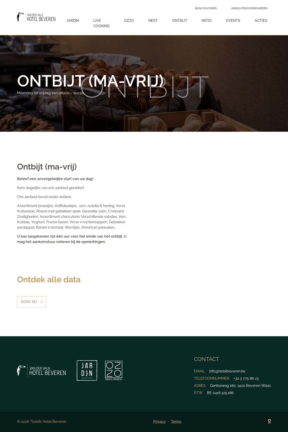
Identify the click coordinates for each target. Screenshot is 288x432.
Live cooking (101, 23)
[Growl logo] (269, 422)
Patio (207, 20)
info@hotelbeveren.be (227, 371)
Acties (261, 20)
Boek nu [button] (29, 302)
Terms (176, 421)
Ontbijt (179, 20)
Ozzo (129, 20)
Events (233, 20)
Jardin (72, 20)
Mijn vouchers (206, 8)
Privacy (159, 421)
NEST (153, 20)
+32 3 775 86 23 (246, 378)
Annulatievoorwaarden (249, 8)
